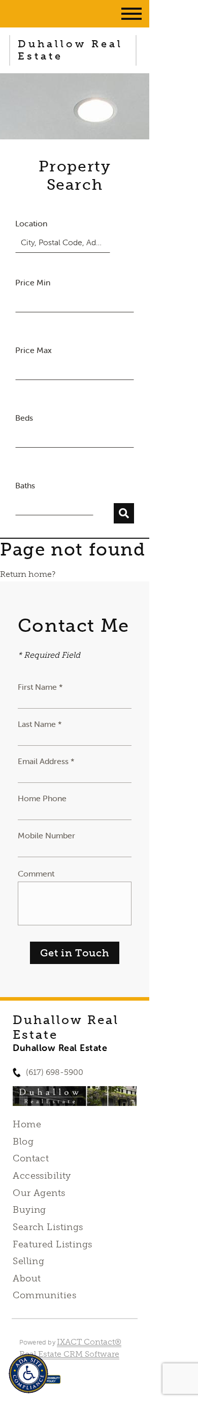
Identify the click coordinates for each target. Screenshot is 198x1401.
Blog (23, 1141)
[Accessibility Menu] (28, 1373)
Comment (36, 873)
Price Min (32, 282)
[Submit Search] (124, 513)
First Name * (40, 687)
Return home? (27, 574)
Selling (28, 1261)
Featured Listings (52, 1244)
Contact (31, 1158)
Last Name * (40, 724)
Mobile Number (46, 835)
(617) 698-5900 (54, 1072)
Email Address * (46, 761)
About (27, 1278)
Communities (44, 1295)
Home (27, 1124)
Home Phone (42, 798)
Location (31, 223)
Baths (25, 485)
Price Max (33, 350)
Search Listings (48, 1227)
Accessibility (42, 1175)
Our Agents (39, 1193)
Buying (29, 1209)
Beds (24, 418)
